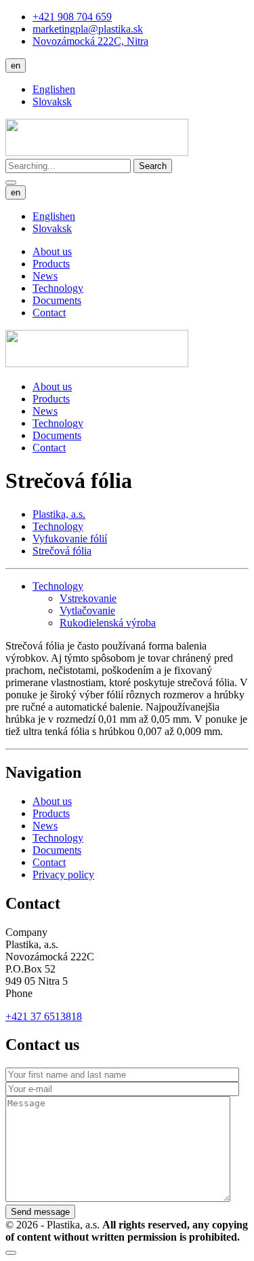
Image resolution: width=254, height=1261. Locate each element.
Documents (57, 300)
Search (153, 166)
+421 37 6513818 (43, 1016)
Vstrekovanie (88, 598)
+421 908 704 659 (72, 16)
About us (52, 251)
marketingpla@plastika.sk (88, 29)
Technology (58, 288)
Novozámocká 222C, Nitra (90, 41)
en (15, 65)
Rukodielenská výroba (108, 622)
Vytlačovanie (87, 610)
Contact (49, 312)
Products (51, 263)
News (45, 276)
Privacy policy (63, 874)
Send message (40, 1212)
